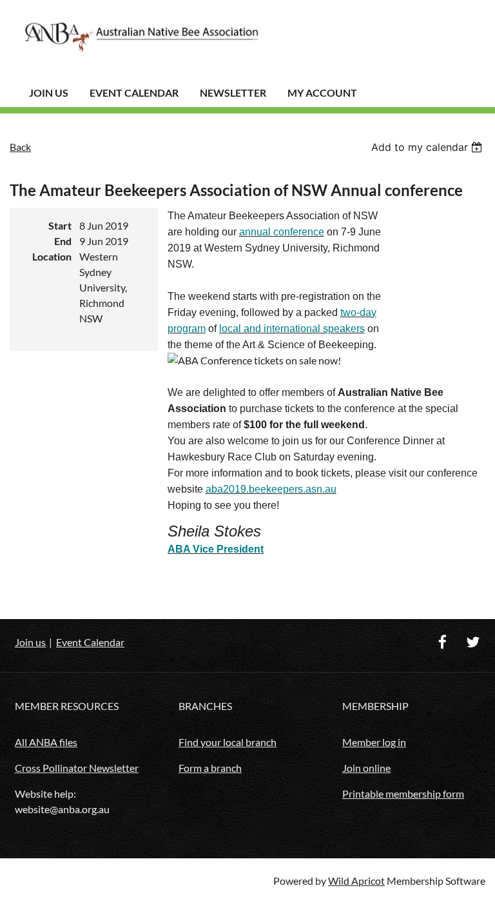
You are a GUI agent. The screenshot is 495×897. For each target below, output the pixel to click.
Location (52, 256)
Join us (30, 642)
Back (20, 147)
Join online (366, 768)
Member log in (374, 742)
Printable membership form (403, 793)
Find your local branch (228, 742)
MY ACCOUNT (322, 92)
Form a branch (210, 768)
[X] (472, 642)
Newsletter (233, 92)
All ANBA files (46, 742)
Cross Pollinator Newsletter (77, 768)
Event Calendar (134, 92)
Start (60, 225)
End (63, 241)
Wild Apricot (356, 880)
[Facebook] (442, 642)
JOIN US (48, 92)
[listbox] (428, 147)
